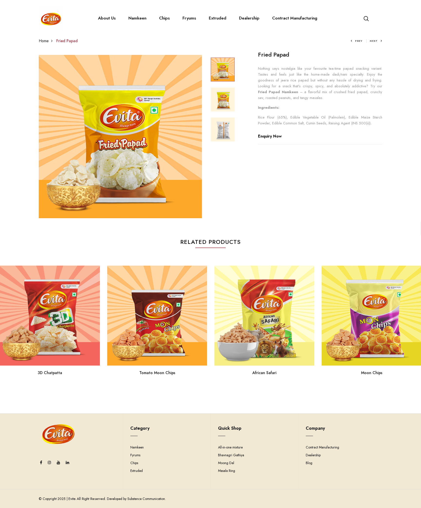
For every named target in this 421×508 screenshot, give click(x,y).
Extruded (217, 18)
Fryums (189, 18)
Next (374, 40)
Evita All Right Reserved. (87, 498)
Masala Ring (226, 470)
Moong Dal (226, 462)
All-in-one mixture (230, 447)
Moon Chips (371, 373)
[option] (120, 136)
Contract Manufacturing (294, 18)
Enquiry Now (270, 136)
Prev (359, 40)
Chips (164, 18)
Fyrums (135, 455)
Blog (309, 462)
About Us (107, 18)
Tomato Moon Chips (157, 373)
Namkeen (137, 18)
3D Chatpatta (50, 373)
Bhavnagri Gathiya (231, 455)
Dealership (249, 18)
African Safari (264, 373)
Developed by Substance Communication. (136, 498)
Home (44, 41)
